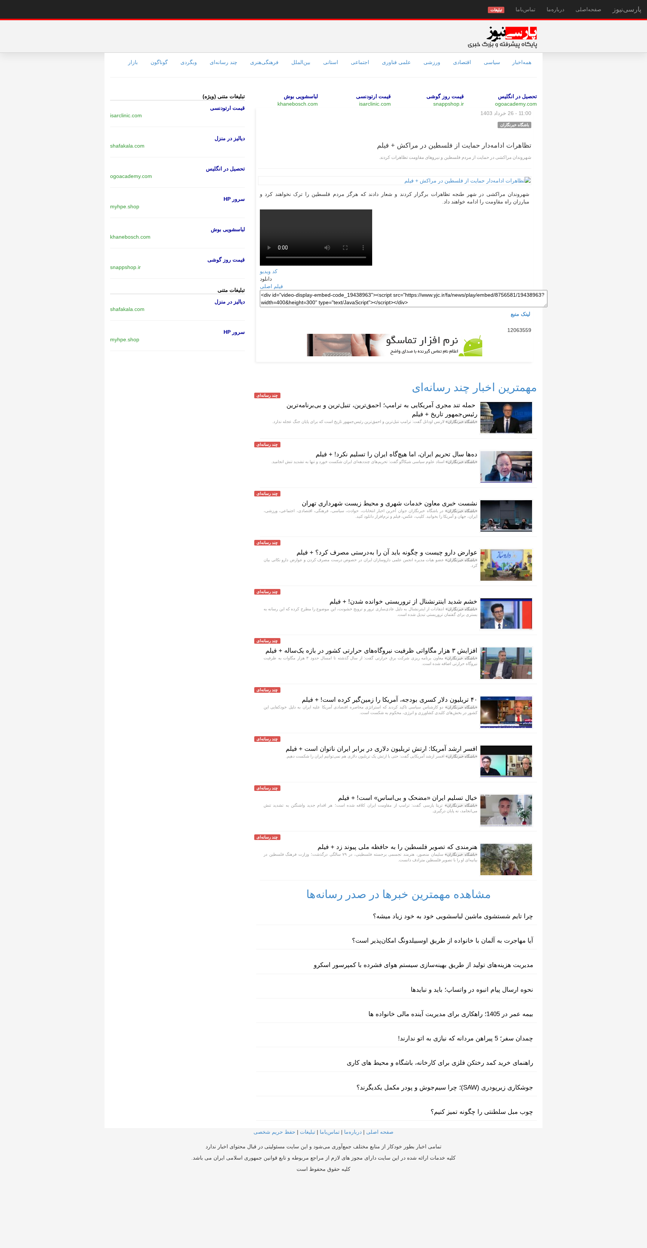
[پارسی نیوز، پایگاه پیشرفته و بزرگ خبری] (502, 37)
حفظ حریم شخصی (274, 1132)
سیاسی (492, 62)
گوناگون (159, 62)
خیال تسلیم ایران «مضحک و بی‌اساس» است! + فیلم (407, 797)
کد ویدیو (268, 271)
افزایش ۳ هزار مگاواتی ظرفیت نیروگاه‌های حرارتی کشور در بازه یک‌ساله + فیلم (371, 650)
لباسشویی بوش (301, 96)
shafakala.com (127, 146)
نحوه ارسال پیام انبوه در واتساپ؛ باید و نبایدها (472, 989)
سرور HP (234, 199)
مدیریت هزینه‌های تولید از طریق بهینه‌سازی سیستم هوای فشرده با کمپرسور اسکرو (423, 965)
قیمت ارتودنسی (373, 96)
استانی (330, 62)
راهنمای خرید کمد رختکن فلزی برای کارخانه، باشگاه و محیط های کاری (440, 1062)
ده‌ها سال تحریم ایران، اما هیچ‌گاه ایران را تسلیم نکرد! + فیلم (396, 454)
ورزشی (431, 62)
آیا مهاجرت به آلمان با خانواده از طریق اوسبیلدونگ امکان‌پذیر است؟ (442, 940)
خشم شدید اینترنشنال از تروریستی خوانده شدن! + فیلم (403, 601)
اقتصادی (462, 62)
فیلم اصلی (271, 286)
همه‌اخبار (521, 62)
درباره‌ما (555, 9)
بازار (133, 62)
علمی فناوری (396, 62)
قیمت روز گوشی (445, 96)
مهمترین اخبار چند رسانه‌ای (474, 387)
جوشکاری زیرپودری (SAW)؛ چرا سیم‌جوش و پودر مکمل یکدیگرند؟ (444, 1087)
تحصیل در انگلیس (517, 96)
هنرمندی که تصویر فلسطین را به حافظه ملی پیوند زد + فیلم (397, 846)
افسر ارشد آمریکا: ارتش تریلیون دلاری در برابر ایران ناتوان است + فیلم (381, 748)
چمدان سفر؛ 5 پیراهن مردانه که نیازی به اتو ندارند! (465, 1038)
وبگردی (188, 62)
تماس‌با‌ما (525, 9)
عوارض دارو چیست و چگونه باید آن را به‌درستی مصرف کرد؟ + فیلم (387, 552)
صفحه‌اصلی (588, 9)
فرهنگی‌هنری (264, 62)
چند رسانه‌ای (223, 62)
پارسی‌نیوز (627, 9)
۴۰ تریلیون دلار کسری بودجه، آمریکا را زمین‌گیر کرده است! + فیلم (389, 699)
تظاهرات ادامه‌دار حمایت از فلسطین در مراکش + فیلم (454, 145)
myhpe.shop (124, 206)
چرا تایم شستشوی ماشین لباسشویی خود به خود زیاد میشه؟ (453, 916)
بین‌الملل (300, 62)
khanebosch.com (297, 104)
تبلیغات (307, 1132)
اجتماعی (360, 62)
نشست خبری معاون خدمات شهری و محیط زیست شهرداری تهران (389, 503)
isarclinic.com (375, 104)
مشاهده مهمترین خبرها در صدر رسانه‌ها (398, 894)
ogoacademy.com (516, 104)
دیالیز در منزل (230, 138)
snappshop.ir (448, 104)
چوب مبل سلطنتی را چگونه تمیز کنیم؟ (482, 1111)
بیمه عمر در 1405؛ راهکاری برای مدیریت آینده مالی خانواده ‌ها (450, 1014)
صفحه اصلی (380, 1132)
